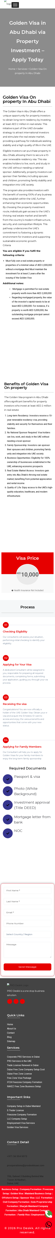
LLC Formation (44, 1197)
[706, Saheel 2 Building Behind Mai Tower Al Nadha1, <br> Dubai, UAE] (9, 1171)
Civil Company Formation (16, 1202)
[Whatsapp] (48, 1224)
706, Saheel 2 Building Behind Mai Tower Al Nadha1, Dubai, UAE (25, 1180)
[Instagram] (16, 1001)
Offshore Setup (10, 1197)
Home (11, 69)
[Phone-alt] (48, 1214)
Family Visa (24, 1214)
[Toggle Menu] (15, 5)
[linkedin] (22, 1001)
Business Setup (10, 1189)
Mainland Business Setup (38, 1193)
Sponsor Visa (27, 1197)
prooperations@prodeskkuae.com (25, 1165)
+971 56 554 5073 (17, 1156)
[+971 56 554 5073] (9, 1151)
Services (22, 69)
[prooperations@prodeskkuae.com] (9, 1160)
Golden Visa (17, 1193)
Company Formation (30, 1189)
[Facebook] (9, 1001)
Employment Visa (40, 1214)
